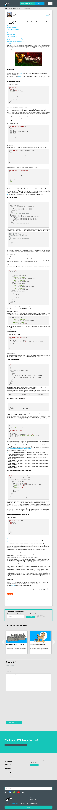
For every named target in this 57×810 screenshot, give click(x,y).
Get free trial (16, 745)
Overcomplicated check (12, 36)
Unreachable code (11, 34)
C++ (13, 8)
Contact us (34, 765)
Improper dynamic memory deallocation (15, 41)
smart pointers (42, 118)
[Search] (6, 788)
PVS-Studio (20, 76)
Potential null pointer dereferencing (15, 38)
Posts (9, 8)
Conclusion (10, 43)
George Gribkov (16, 14)
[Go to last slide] (3, 642)
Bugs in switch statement (13, 32)
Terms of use (33, 799)
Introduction (10, 25)
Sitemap (32, 797)
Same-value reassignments (13, 29)
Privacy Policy (40, 617)
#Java (49, 15)
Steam (21, 73)
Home (6, 8)
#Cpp (47, 15)
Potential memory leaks (12, 27)
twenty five (39, 545)
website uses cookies (13, 803)
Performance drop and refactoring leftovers (16, 39)
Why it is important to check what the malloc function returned (19, 448)
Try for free (40, 3)
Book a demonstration (27, 3)
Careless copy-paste (12, 31)
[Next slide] (53, 642)
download (13, 585)
